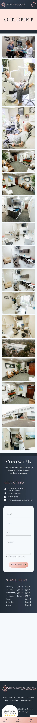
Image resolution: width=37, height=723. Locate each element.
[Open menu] (33, 4)
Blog (6, 700)
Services (21, 697)
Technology (30, 697)
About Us (12, 697)
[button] (18, 47)
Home (5, 697)
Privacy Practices (26, 700)
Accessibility (14, 700)
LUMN (22, 712)
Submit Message (18, 565)
